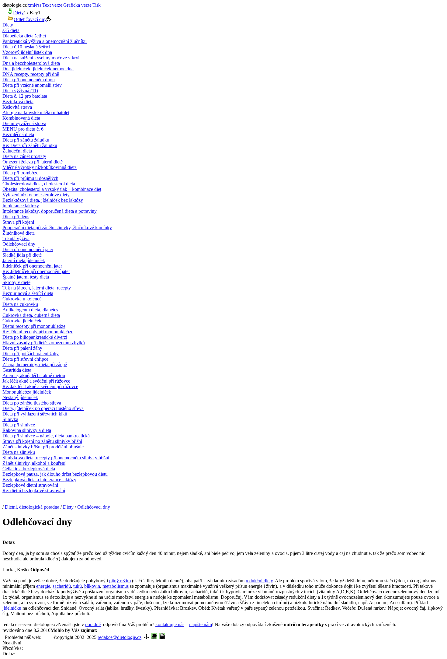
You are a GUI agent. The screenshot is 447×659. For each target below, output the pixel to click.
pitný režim (120, 580)
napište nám (200, 624)
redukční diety (259, 580)
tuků (77, 586)
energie (43, 586)
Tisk (96, 5)
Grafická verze (77, 5)
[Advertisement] (168, 629)
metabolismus (115, 586)
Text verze (52, 5)
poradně (93, 624)
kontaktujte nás (169, 624)
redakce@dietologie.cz (119, 637)
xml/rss (34, 5)
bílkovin (92, 586)
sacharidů (62, 586)
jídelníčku (11, 608)
